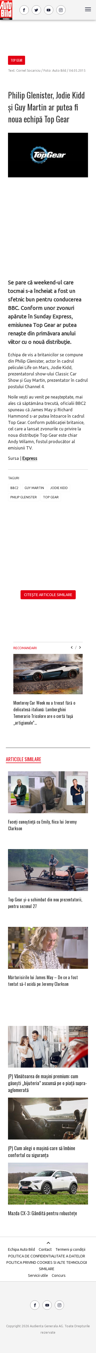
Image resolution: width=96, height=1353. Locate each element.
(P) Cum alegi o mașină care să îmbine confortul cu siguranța (41, 1151)
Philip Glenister (23, 497)
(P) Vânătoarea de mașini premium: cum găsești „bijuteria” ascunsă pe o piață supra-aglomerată (47, 1083)
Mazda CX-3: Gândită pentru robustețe (42, 1213)
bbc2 (14, 488)
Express (29, 458)
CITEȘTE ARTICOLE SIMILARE (48, 595)
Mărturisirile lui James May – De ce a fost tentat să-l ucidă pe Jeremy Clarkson (43, 980)
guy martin (34, 488)
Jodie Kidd (59, 488)
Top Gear (51, 497)
